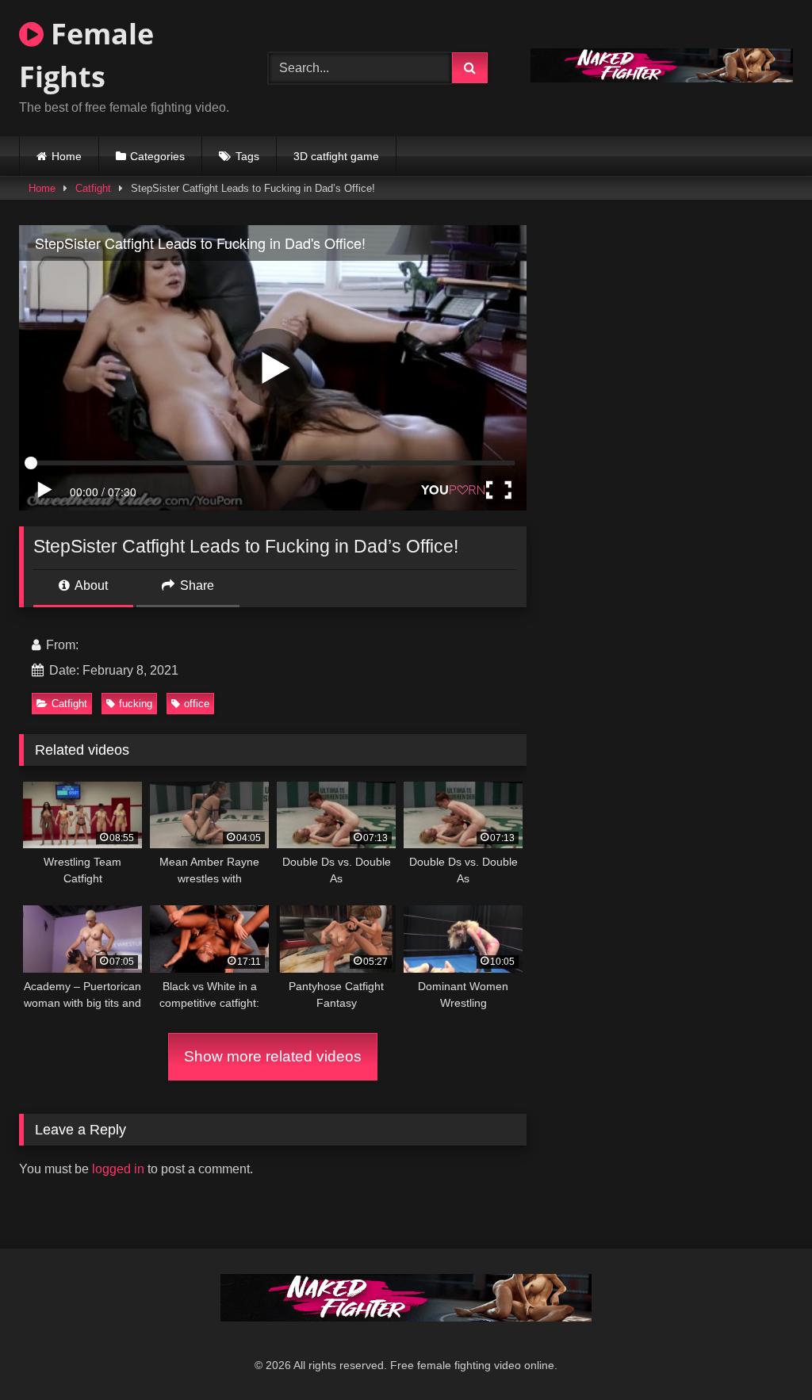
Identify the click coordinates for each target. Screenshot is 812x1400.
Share (195, 585)
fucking (135, 704)
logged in (118, 1169)
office (196, 704)
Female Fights (86, 55)
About (90, 585)
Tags (247, 156)
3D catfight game (336, 156)
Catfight (93, 188)
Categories (157, 156)
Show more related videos (273, 1056)
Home (67, 156)
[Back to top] (762, 1352)
